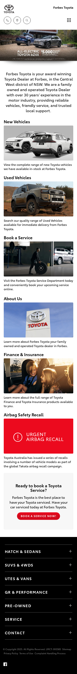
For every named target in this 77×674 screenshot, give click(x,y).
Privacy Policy (11, 653)
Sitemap (66, 649)
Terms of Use (26, 653)
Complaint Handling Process (50, 653)
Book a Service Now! (38, 516)
